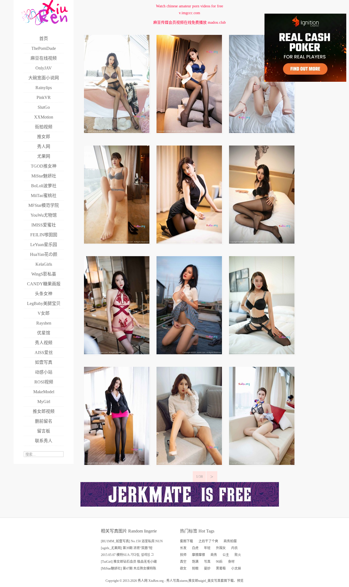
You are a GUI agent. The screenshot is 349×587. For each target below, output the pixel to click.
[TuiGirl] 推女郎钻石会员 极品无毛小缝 (129, 562)
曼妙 (207, 568)
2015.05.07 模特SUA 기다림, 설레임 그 (127, 555)
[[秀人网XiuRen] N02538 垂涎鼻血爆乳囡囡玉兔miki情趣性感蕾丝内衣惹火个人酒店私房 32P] (261, 464)
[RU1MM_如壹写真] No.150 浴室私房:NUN (132, 541)
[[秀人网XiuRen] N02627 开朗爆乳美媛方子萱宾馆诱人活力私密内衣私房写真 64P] (261, 132)
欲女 (183, 568)
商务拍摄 (230, 541)
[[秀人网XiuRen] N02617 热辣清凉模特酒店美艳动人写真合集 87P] (116, 242)
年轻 (207, 548)
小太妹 (236, 568)
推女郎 (193, 581)
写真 (207, 562)
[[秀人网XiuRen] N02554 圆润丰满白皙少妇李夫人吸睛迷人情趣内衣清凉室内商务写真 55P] (261, 353)
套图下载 (186, 541)
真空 (183, 562)
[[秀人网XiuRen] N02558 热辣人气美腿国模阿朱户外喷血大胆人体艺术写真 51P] (189, 353)
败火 (237, 555)
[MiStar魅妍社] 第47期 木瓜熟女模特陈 (128, 568)
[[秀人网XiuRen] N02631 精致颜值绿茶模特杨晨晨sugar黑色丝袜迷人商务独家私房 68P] (189, 132)
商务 (213, 555)
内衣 (234, 548)
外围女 (221, 548)
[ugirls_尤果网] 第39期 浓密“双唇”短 (126, 548)
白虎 (195, 548)
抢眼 (195, 568)
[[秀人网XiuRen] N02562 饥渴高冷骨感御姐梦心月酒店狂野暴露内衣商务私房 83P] (116, 353)
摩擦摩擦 (198, 555)
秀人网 (143, 581)
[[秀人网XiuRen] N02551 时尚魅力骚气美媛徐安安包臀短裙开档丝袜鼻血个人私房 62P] (189, 464)
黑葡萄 (221, 568)
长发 (183, 548)
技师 (183, 555)
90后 (219, 562)
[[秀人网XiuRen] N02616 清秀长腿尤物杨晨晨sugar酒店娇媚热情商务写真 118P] (189, 242)
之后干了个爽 (208, 541)
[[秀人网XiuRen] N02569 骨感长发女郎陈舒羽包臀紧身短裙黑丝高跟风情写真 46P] (261, 242)
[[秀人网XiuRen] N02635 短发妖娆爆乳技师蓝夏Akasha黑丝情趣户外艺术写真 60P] (116, 132)
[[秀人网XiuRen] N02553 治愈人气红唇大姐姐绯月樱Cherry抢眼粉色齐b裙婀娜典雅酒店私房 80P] (116, 464)
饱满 (195, 562)
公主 (225, 555)
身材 (231, 562)
